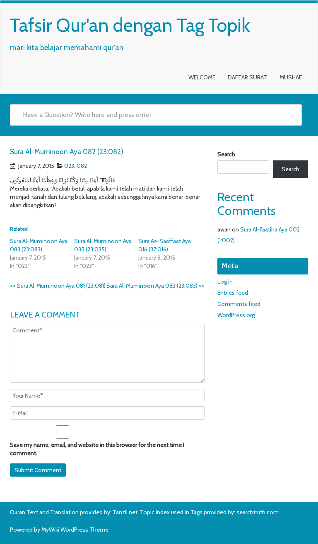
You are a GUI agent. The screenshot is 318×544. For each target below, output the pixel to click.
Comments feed (238, 304)
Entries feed (232, 292)
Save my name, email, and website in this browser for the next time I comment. (97, 449)
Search (226, 154)
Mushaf (290, 77)
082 (82, 165)
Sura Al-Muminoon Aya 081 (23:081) (58, 285)
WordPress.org (236, 315)
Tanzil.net (125, 512)
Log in (225, 281)
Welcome (201, 77)
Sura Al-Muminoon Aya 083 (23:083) (155, 285)
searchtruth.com (257, 512)
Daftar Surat (247, 77)
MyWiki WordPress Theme (74, 529)
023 (69, 165)
